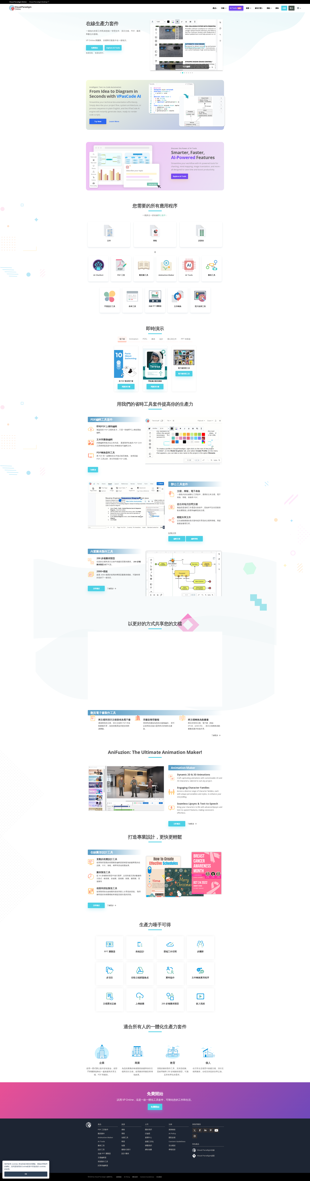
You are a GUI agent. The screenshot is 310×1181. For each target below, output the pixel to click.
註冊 (284, 8)
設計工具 (101, 1149)
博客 (123, 1133)
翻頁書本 (101, 1133)
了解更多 (93, 470)
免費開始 (94, 48)
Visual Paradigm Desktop (38, 2)
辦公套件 (162, 215)
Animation (133, 339)
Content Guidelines (177, 1141)
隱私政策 (172, 1137)
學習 (123, 1141)
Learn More (114, 121)
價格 (277, 8)
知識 (123, 1145)
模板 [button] (268, 8)
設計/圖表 (125, 1153)
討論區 (147, 1133)
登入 (291, 8)
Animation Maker (105, 1137)
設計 (161, 339)
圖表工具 (101, 1145)
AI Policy (172, 1133)
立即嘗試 (96, 588)
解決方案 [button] (258, 8)
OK (26, 1174)
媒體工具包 (149, 1141)
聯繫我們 (148, 1145)
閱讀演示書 (126, 386)
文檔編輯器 (102, 1157)
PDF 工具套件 (103, 1129)
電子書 (122, 339)
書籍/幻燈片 (126, 1149)
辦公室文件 (172, 339)
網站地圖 (148, 1149)
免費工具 (124, 1137)
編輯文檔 (177, 539)
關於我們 (148, 1129)
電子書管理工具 (184, 373)
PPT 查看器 (185, 339)
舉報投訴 (172, 1149)
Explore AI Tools (113, 48)
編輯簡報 (194, 539)
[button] (224, 8)
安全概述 (172, 1145)
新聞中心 (148, 1137)
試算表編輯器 (103, 1165)
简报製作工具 (103, 1161)
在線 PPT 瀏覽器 (104, 1153)
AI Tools (235, 8)
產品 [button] (214, 8)
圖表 (153, 339)
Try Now (97, 121)
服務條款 (172, 1129)
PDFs (145, 339)
